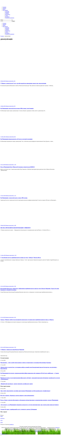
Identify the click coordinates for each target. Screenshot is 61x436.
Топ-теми (7, 11)
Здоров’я (7, 13)
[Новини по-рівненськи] (15, 5)
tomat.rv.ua (57, 427)
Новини (4, 8)
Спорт (6, 15)
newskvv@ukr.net (38, 430)
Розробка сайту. (3, 433)
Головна (4, 7)
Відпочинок (7, 14)
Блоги (4, 9)
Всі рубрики (5, 10)
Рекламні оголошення (9, 17)
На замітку (7, 16)
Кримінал (7, 12)
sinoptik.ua (11, 424)
